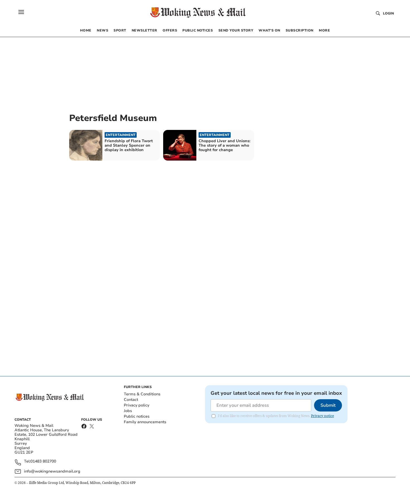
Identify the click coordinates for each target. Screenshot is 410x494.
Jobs (128, 410)
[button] (21, 12)
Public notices (136, 416)
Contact (131, 399)
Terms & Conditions (142, 394)
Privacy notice (322, 416)
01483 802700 (43, 461)
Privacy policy (136, 405)
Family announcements (145, 422)
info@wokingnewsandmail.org (52, 471)
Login (388, 13)
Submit (328, 405)
